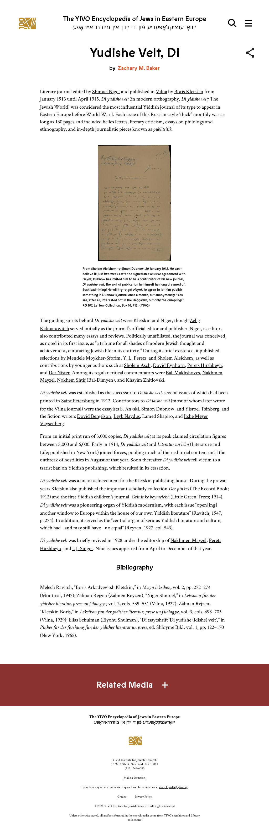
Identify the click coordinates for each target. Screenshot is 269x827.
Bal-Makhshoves (183, 372)
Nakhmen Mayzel (188, 540)
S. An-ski (129, 408)
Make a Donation (134, 777)
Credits (121, 796)
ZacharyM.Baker (139, 68)
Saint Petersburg (78, 400)
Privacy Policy (143, 796)
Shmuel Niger (106, 91)
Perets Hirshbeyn (204, 365)
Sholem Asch (137, 365)
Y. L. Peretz (134, 357)
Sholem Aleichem (175, 357)
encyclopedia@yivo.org (173, 787)
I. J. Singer (82, 548)
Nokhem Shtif (71, 379)
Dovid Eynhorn (169, 365)
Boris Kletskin (188, 91)
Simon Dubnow (157, 408)
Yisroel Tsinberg (202, 408)
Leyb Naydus (126, 416)
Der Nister (59, 372)
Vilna (161, 91)
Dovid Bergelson (94, 416)
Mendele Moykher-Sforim (94, 357)
